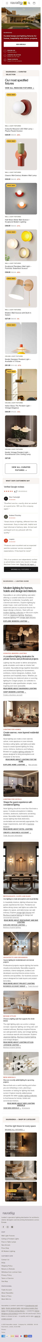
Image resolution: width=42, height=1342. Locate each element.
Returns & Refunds (8, 1269)
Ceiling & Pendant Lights (10, 1239)
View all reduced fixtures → (19, 88)
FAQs (3, 1263)
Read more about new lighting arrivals (21, 1104)
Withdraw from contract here (11, 1272)
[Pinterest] (12, 1227)
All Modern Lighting (8, 1251)
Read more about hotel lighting (18, 829)
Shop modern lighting (14, 692)
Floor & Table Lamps (8, 1242)
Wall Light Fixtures (8, 1236)
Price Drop (5, 1248)
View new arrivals (12, 1108)
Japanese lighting (17, 615)
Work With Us (6, 1299)
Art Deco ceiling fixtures (17, 1311)
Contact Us (5, 1259)
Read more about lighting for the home (21, 760)
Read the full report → (28, 564)
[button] (7, 3)
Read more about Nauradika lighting (20, 688)
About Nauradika (7, 1293)
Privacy (3, 1329)
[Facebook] (3, 1227)
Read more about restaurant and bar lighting (21, 921)
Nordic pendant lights (13, 1308)
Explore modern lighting (16, 621)
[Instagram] (7, 1227)
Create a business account (12, 695)
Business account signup (15, 986)
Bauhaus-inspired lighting (12, 915)
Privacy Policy (6, 1275)
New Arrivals (21, 44)
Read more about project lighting (19, 983)
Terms (3, 1332)
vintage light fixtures (28, 617)
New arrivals (32, 765)
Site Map (4, 1281)
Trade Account (6, 1290)
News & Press (6, 1296)
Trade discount (33, 986)
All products (26, 1108)
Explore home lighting (15, 765)
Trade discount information (12, 835)
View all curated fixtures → (21, 468)
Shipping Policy (7, 1266)
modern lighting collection (13, 612)
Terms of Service (7, 1278)
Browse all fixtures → (21, 569)
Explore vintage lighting (15, 925)
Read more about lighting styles (18, 1042)
